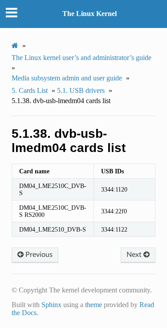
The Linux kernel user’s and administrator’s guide (81, 57)
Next (134, 254)
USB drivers (81, 90)
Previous (38, 254)
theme (93, 304)
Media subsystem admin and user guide (67, 78)
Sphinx (51, 304)
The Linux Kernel (89, 13)
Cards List (30, 90)
